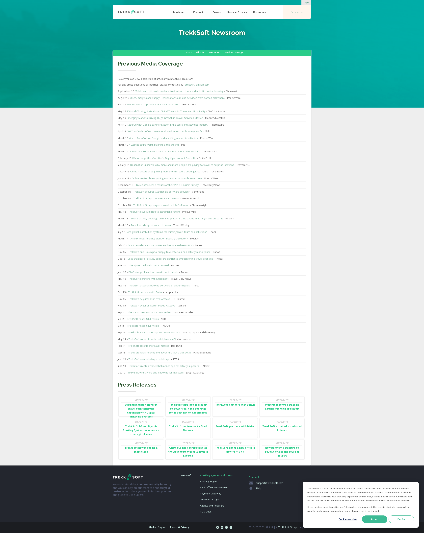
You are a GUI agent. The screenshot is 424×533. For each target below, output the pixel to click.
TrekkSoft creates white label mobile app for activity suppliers (163, 366)
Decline (401, 519)
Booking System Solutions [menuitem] (216, 475)
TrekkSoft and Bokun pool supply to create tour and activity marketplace (169, 252)
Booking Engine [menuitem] (208, 481)
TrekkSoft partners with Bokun (235, 402)
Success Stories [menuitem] (237, 12)
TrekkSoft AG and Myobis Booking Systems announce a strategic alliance (141, 428)
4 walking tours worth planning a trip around (154, 144)
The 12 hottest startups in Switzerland (150, 312)
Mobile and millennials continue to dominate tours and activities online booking (179, 91)
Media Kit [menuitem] (214, 52)
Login (306, 2)
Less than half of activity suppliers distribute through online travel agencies (170, 258)
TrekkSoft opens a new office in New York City (235, 447)
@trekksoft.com (197, 84)
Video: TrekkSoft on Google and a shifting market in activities (163, 138)
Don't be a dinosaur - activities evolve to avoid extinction (160, 245)
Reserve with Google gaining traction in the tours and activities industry (167, 124)
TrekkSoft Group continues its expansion (156, 198)
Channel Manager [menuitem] (209, 499)
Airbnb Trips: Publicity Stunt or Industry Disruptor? (159, 238)
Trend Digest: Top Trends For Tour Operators (153, 104)
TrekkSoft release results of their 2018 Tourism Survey (167, 184)
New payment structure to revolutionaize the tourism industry (282, 449)
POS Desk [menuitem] (205, 511)
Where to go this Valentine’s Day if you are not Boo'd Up (164, 158)
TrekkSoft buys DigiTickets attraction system (154, 211)
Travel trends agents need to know (151, 225)
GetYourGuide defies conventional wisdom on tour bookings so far (165, 131)
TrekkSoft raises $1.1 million (143, 319)
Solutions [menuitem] (178, 12)
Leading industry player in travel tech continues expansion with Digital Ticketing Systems (141, 408)
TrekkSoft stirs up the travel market (148, 345)
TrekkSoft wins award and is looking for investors (156, 372)
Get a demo (297, 12)
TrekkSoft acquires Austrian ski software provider (161, 191)
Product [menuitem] (198, 12)
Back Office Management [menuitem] (214, 487)
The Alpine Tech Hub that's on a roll (148, 265)
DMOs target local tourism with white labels (153, 272)
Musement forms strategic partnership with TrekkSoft (282, 404)
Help (259, 488)
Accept (374, 519)
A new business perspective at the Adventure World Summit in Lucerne (188, 449)
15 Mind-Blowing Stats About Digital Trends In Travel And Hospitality (166, 111)
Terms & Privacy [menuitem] (179, 527)
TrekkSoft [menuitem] (186, 475)
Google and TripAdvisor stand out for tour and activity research (165, 151)
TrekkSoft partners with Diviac (145, 292)
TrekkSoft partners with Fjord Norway (188, 426)
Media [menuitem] (152, 527)
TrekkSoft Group (287, 527)
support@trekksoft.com (269, 483)
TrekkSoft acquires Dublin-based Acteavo (151, 305)
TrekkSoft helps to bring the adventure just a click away (160, 352)
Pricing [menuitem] (217, 12)
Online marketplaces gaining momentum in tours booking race (165, 171)
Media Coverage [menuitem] (234, 52)
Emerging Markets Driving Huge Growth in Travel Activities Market (165, 117)
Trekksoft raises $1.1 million (143, 325)
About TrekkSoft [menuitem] (195, 52)
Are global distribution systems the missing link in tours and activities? (167, 231)
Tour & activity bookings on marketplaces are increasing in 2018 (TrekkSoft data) (177, 218)
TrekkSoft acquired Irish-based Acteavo (282, 426)
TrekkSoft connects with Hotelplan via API (152, 339)
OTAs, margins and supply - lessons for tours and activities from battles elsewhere (177, 97)
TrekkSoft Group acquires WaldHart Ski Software (161, 205)
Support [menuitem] (163, 527)
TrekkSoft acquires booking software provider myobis (159, 285)
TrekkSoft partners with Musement (148, 278)
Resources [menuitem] (259, 12)
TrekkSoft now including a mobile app (149, 359)
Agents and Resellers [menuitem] (212, 505)
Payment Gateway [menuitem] (210, 493)
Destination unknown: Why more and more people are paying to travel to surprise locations (182, 164)
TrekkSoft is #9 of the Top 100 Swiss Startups (154, 332)
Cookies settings (348, 519)
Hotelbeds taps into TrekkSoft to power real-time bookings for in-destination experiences (188, 406)
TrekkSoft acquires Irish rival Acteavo (149, 299)
